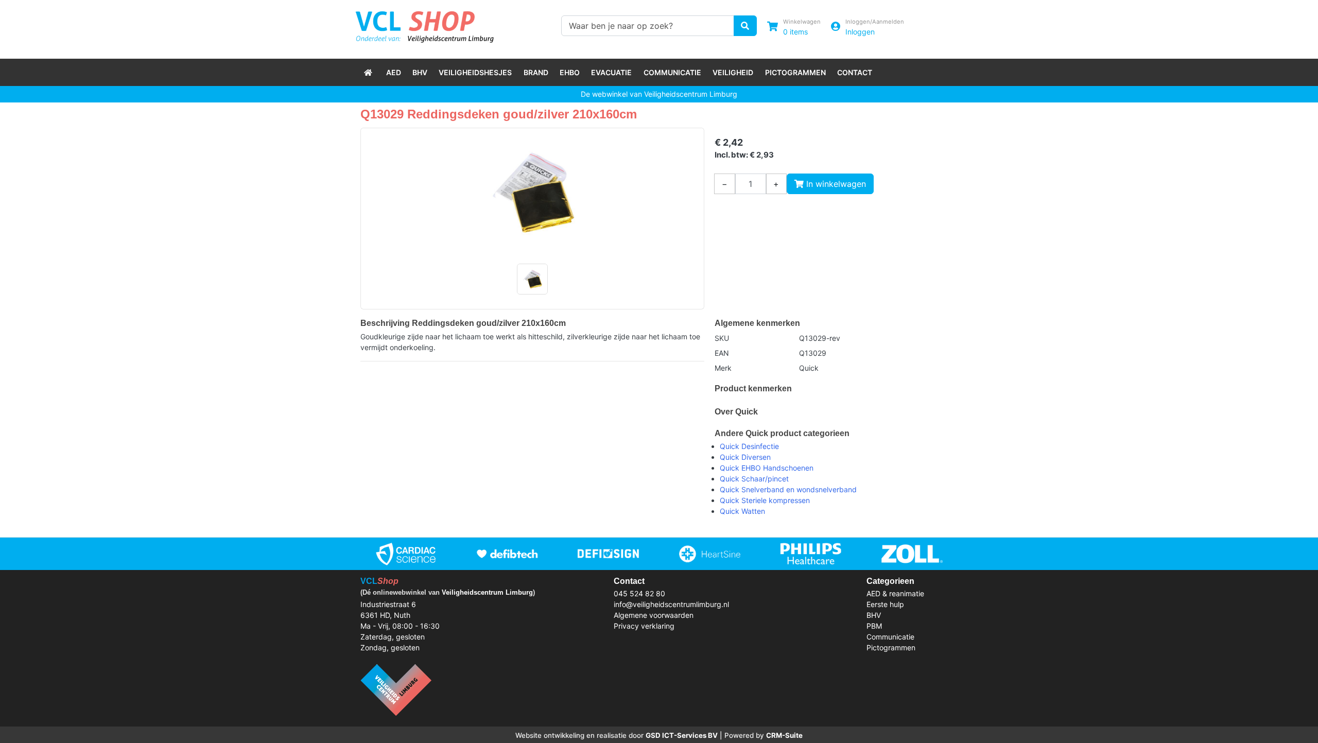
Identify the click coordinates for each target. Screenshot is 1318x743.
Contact (854, 72)
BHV (419, 72)
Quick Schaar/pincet (754, 478)
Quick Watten (742, 511)
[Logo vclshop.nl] (424, 24)
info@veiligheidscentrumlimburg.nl (671, 604)
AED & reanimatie (895, 593)
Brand (536, 72)
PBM (874, 625)
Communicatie (672, 72)
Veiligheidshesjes (475, 72)
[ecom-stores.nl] (395, 688)
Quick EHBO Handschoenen (766, 467)
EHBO (570, 72)
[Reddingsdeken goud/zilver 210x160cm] (532, 192)
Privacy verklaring (644, 625)
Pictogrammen (795, 72)
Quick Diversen (745, 457)
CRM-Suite (784, 735)
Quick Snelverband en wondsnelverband (788, 489)
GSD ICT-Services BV (682, 735)
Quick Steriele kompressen (765, 500)
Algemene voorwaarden (653, 615)
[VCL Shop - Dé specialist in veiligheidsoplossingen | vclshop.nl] (369, 72)
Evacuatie (611, 72)
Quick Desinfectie (749, 446)
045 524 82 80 (639, 593)
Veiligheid (733, 72)
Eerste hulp (885, 604)
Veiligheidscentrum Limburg (487, 592)
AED (393, 72)
